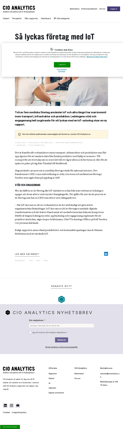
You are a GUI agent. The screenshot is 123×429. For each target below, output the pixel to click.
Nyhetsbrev (75, 9)
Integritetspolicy (19, 412)
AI (49, 383)
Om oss (102, 9)
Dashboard (46, 18)
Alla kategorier (63, 18)
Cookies (6, 412)
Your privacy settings (10, 427)
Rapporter (53, 374)
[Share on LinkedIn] (106, 254)
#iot (31, 260)
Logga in (113, 9)
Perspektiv (17, 18)
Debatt (6, 18)
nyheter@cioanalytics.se (110, 375)
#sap (38, 260)
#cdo (45, 260)
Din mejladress (36, 320)
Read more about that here (96, 57)
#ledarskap (20, 260)
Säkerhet (52, 388)
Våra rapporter (31, 18)
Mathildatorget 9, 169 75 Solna (109, 383)
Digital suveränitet (56, 393)
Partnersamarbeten (89, 9)
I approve (62, 64)
